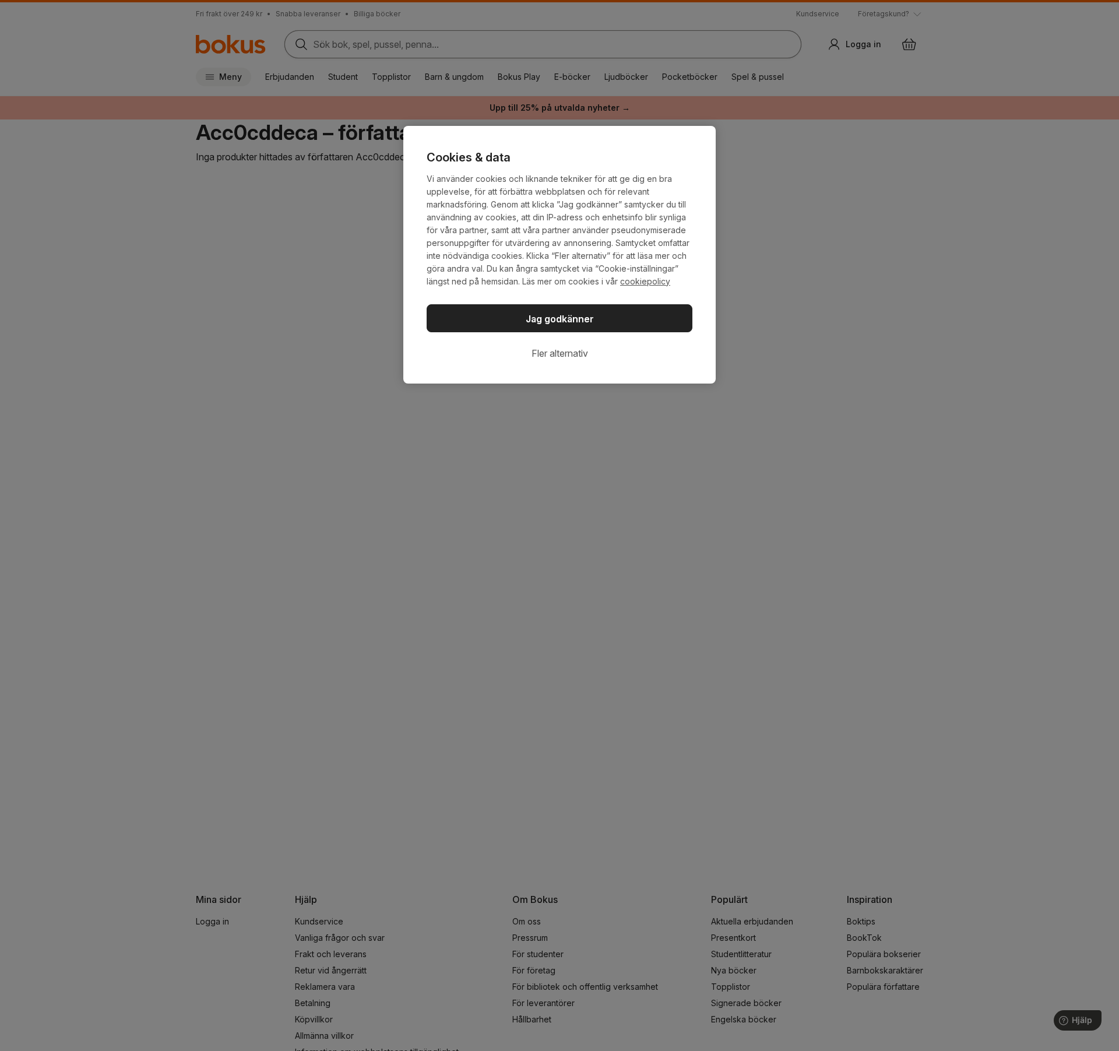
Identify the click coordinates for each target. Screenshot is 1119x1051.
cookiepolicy (645, 281)
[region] (559, 255)
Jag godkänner (560, 319)
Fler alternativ (560, 353)
